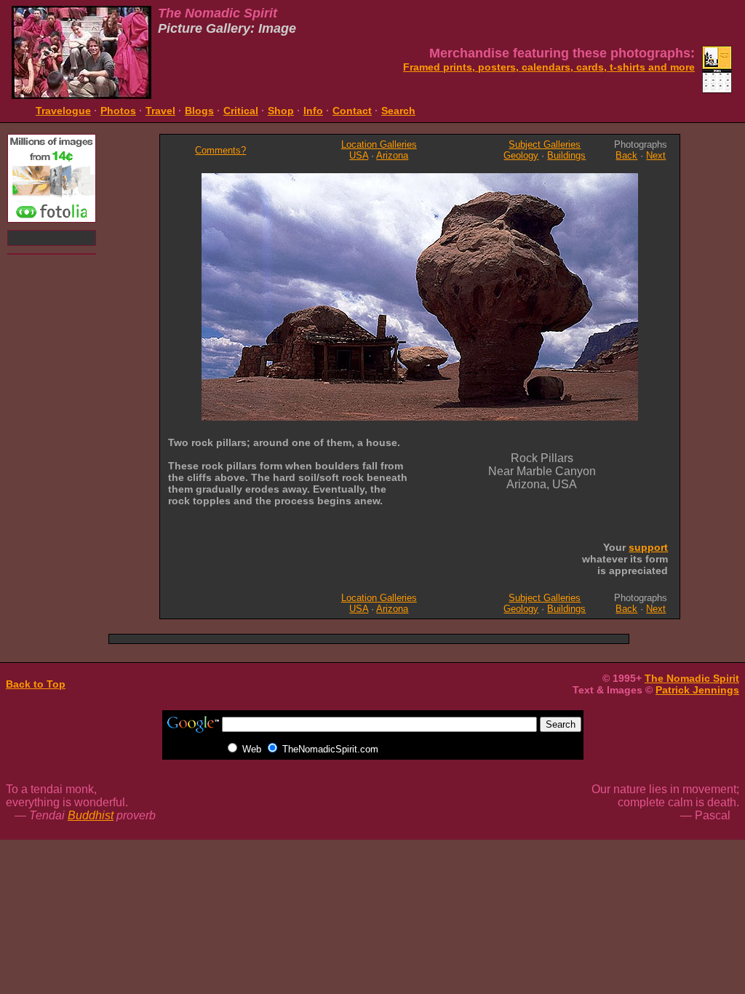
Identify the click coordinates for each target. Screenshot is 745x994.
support (648, 547)
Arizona (392, 155)
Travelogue (63, 110)
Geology (520, 155)
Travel (160, 110)
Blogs (199, 110)
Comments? (220, 150)
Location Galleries (379, 144)
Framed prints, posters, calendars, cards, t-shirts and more (549, 67)
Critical (240, 110)
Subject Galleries (545, 144)
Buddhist (90, 815)
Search (398, 110)
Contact (352, 110)
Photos (118, 110)
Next (656, 155)
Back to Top (35, 684)
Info (313, 110)
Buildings (566, 155)
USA (358, 155)
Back (626, 155)
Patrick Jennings (697, 690)
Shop (281, 110)
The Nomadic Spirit (692, 678)
